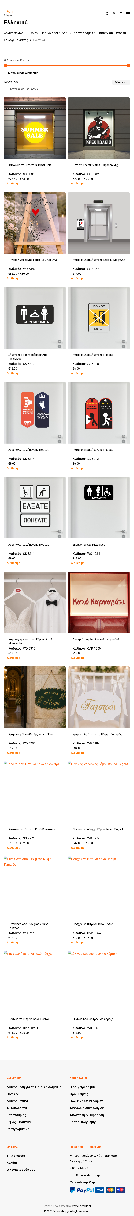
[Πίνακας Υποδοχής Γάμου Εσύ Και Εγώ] (35, 223)
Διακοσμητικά (17, 1101)
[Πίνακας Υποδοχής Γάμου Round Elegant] (99, 792)
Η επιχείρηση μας (83, 1087)
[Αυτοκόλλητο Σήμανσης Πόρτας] (99, 318)
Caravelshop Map (82, 1182)
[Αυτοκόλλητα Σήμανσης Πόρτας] (35, 413)
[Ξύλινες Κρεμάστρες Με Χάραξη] (99, 982)
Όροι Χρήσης (79, 1094)
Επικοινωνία (16, 1155)
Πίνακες (13, 1094)
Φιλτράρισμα (121, 82)
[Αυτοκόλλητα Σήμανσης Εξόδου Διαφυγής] (99, 223)
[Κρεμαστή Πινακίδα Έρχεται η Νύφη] (35, 697)
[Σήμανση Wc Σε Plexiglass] (99, 507)
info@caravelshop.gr (85, 1175)
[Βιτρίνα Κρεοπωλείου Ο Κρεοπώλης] (99, 128)
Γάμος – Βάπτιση (19, 1122)
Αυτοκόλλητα (17, 1108)
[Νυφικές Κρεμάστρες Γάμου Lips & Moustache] (35, 602)
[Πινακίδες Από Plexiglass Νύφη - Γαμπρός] (35, 887)
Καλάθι (12, 1163)
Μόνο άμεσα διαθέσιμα (23, 73)
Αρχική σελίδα (14, 33)
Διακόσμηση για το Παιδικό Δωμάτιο (34, 1087)
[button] (128, 13)
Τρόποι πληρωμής (83, 1122)
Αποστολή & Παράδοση (87, 1115)
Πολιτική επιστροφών (86, 1101)
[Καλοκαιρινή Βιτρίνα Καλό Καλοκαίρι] (35, 792)
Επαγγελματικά (18, 1129)
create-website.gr (81, 1206)
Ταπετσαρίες (16, 1115)
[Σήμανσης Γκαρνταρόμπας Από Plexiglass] (35, 318)
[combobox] (114, 33)
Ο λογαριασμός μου (21, 1170)
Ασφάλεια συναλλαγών (87, 1108)
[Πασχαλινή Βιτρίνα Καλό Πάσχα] (99, 887)
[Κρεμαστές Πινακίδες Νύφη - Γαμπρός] (99, 697)
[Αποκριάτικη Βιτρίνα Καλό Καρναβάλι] (99, 602)
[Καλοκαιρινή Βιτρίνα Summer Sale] (35, 128)
